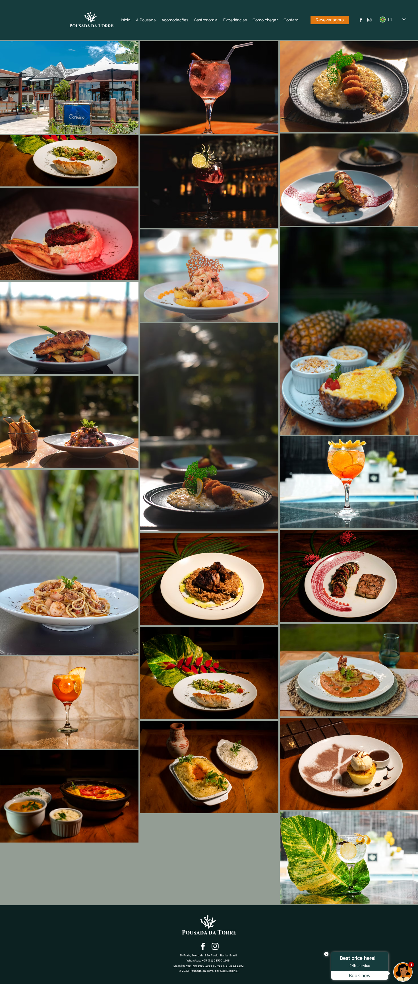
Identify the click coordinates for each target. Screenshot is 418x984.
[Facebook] (361, 20)
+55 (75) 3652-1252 (230, 965)
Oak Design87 (229, 970)
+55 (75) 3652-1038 (199, 965)
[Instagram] (369, 20)
